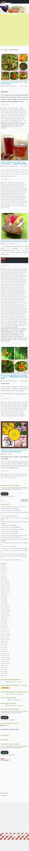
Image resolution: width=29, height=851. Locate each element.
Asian (5, 270)
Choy (11, 405)
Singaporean (12, 318)
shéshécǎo (14, 201)
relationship (25, 312)
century (18, 403)
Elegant (22, 285)
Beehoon (18, 272)
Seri (14, 316)
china (22, 185)
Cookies (10, 281)
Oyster (2, 411)
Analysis (21, 269)
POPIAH (10, 307)
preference (17, 196)
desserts (7, 284)
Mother (5, 299)
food (23, 287)
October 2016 (4, 590)
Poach (6, 307)
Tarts (20, 321)
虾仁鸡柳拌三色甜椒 (5, 126)
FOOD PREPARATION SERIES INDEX (14, 241)
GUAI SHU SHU (4, 114)
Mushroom (14, 299)
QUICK (2, 312)
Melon (17, 298)
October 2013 (4, 661)
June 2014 (3, 645)
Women (2, 207)
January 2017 (4, 584)
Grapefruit (23, 290)
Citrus (22, 279)
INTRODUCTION (16, 115)
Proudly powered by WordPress (9, 835)
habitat (9, 408)
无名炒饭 (16, 331)
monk (16, 193)
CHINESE (16, 111)
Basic (2, 272)
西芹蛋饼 (10, 339)
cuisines (15, 406)
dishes (12, 112)
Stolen (2, 321)
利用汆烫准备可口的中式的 (11, 327)
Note (24, 193)
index (14, 293)
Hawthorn (3, 190)
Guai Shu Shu (16, 7)
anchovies (14, 402)
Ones (16, 302)
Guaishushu (11, 114)
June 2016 (3, 598)
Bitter (11, 109)
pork (10, 118)
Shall (9, 201)
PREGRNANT (24, 196)
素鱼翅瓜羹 (16, 334)
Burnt (13, 275)
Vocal (15, 205)
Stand (23, 319)
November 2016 (4, 588)
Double (18, 284)
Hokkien (23, 292)
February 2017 (4, 582)
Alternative (3, 109)
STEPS (12, 202)
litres (2, 193)
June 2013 (3, 669)
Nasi (2, 301)
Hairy (16, 114)
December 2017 (4, 570)
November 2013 (4, 659)
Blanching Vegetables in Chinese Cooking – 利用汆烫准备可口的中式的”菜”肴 (14, 377)
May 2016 (3, 600)
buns (9, 275)
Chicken (11, 111)
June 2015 (3, 621)
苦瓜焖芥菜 (21, 125)
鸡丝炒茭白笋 (4, 128)
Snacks (20, 318)
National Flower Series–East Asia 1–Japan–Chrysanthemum (14, 451)
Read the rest (5, 104)
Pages (6, 118)
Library (24, 191)
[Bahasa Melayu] (4, 758)
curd (6, 282)
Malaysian (6, 298)
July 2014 (3, 643)
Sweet (12, 321)
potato (7, 308)
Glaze (22, 289)
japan (14, 475)
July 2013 (3, 667)
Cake (24, 275)
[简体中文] (1, 758)
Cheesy (18, 278)
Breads (2, 275)
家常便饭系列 (22, 330)
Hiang (14, 292)
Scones (2, 316)
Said (6, 315)
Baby (18, 402)
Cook (2, 281)
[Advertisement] (14, 31)
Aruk (2, 270)
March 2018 (3, 568)
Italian (13, 295)
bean (5, 272)
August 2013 (3, 665)
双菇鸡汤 (14, 328)
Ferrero (16, 287)
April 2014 (3, 649)
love (22, 296)
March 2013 (3, 675)
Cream (19, 281)
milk (26, 298)
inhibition (16, 191)
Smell (16, 318)
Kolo (23, 295)
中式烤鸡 (3, 327)
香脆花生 (3, 341)
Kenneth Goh (13, 86)
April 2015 (3, 625)
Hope (19, 190)
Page (25, 302)
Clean (10, 187)
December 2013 (4, 657)
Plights (2, 307)
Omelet (7, 302)
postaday (14, 118)
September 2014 (4, 639)
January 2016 (4, 608)
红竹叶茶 (22, 334)
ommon (2, 118)
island (13, 408)
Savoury (18, 315)
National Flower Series (22, 475)
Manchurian (10, 117)
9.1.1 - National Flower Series (8, 474)
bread (22, 273)
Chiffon (2, 279)
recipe (9, 312)
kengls (11, 454)
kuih (12, 296)
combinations (4, 406)
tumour (16, 204)
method (20, 409)
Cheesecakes (12, 278)
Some (8, 202)
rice (10, 120)
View (13, 205)
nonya (17, 301)
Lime (2, 409)
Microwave (22, 298)
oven (17, 195)
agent (6, 184)
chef (22, 403)
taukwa (24, 321)
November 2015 (4, 612)
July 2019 (3, 566)
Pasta (4, 304)
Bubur (6, 275)
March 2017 (3, 580)
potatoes (19, 118)
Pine (10, 411)
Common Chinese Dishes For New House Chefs (14, 83)
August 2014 (3, 641)
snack (2, 202)
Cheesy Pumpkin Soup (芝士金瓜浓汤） (10, 533)
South (5, 319)
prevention (9, 198)
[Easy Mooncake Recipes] (14, 705)
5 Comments (25, 381)
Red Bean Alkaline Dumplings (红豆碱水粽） (11, 559)
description (22, 282)
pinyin (7, 196)
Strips (2, 121)
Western (20, 205)
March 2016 (3, 604)
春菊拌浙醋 (15, 123)
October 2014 (4, 637)
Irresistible (9, 295)
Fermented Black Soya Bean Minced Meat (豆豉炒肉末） (14, 554)
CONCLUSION (19, 187)
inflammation (4, 191)
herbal (11, 190)
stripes (10, 414)
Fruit (18, 188)
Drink (26, 284)
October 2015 (4, 614)
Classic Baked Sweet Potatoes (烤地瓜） (10, 531)
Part (2, 304)
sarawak (10, 315)
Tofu (6, 322)
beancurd (9, 272)
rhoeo (20, 199)
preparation (3, 198)
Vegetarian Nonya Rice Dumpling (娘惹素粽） (11, 527)
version (2, 325)
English (7, 188)
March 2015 (3, 627)
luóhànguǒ (6, 193)
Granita (18, 290)
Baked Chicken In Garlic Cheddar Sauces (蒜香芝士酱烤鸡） (14, 548)
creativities (10, 406)
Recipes (7, 120)
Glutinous (3, 290)
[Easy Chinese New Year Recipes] (14, 681)
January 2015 (4, 631)
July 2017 (3, 572)
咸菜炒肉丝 (10, 123)
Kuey (9, 296)
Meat (15, 117)
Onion (24, 409)
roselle (2, 201)
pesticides (3, 196)
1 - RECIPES (4, 108)
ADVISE (2, 184)
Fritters (2, 289)
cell (17, 185)
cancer (14, 185)
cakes (2, 276)
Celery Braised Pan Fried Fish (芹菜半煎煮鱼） (11, 510)
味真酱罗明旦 (4, 123)
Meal (11, 298)
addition (22, 182)
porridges (22, 307)
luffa (24, 296)
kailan (22, 115)
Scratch (6, 316)
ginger (18, 289)
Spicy (24, 120)
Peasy (2, 305)
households (24, 190)
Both (2, 403)
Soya (8, 319)
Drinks (2, 285)
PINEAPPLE (21, 305)
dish (11, 284)
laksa (14, 296)
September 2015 (4, 616)
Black (14, 109)
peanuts (16, 304)
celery (26, 276)
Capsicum (3, 111)
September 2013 (4, 663)
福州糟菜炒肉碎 (4, 125)
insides (20, 191)
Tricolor (12, 204)
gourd (24, 112)
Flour (20, 287)
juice (21, 408)
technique (6, 121)
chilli (6, 279)
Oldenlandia (4, 195)
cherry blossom (23, 474)
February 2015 (4, 629)
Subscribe (4, 494)
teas (19, 202)
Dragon (22, 284)
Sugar (9, 321)
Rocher (15, 313)
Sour (21, 120)
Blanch (18, 109)
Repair (16, 199)
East (13, 285)
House (25, 114)
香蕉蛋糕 (7, 341)
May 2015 (3, 623)
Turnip (2, 324)
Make (2, 298)
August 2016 (3, 594)
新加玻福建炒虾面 (9, 331)
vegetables (3, 205)
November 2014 (4, 635)
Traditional (19, 322)
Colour (2, 112)
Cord (24, 187)
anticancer (10, 184)
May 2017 (3, 576)
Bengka (2, 273)
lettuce (18, 296)
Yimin (24, 325)
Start (26, 319)
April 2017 (3, 578)
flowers (11, 475)
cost (27, 187)
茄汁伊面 (11, 338)
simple (6, 318)
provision (8, 199)
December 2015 (4, 610)
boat (16, 273)
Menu (14, 15)
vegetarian (21, 324)
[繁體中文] (2, 758)
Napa (24, 299)
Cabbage (20, 275)
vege (5, 324)
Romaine (14, 120)
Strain (15, 202)
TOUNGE (3, 204)
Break (10, 185)
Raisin (5, 312)
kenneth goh (4, 117)
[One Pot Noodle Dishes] (14, 700)
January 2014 (4, 655)
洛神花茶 (7, 207)
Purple (13, 199)
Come (14, 187)
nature (10, 477)
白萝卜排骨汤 (21, 333)
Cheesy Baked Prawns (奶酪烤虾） (9, 546)
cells (20, 185)
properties (3, 199)
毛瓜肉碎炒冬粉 (22, 123)
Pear (20, 304)
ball (18, 270)
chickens (3, 405)
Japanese (17, 408)
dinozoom (14, 836)
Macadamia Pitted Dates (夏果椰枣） (9, 525)
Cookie (5, 281)
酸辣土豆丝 (18, 126)
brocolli (5, 403)
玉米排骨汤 (3, 333)
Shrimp (2, 318)
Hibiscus (16, 190)
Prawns (2, 120)
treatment (7, 204)
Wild (20, 121)
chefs (7, 111)
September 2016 (4, 592)
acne (18, 182)
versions (9, 205)
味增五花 (18, 328)
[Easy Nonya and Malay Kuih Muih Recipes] (14, 694)
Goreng (10, 290)
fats (2, 408)
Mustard (19, 117)
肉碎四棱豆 (11, 125)
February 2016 (4, 606)
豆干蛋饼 (19, 339)
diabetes (3, 188)
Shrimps (3, 414)
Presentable (8, 310)
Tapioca (17, 321)
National (20, 193)
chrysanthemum (22, 111)
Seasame (15, 412)
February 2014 (4, 653)
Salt (8, 412)
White (13, 325)
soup (2, 319)
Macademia (6, 409)
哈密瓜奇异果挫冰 (5, 330)
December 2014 (4, 633)
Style (6, 321)
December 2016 (4, 586)
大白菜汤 (12, 330)
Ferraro (12, 287)
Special (12, 319)
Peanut (12, 304)
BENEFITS (3, 185)
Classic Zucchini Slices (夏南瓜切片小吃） (10, 516)
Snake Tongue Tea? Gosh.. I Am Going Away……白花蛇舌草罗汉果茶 (14, 163)
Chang (2, 278)
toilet (26, 202)
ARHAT (15, 184)
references (18, 312)
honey (7, 293)
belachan (23, 272)
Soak (5, 202)
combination (24, 405)
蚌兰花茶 (20, 338)
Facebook (17, 112)
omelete (12, 302)
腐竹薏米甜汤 (9, 336)
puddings (20, 310)
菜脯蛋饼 (15, 338)
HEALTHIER (20, 114)
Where (9, 325)
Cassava (16, 276)
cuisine (2, 282)
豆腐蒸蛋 (24, 339)
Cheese (6, 278)
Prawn (23, 118)
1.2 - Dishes (4, 402)
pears (23, 304)
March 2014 (3, 651)
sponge (19, 319)
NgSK (11, 301)
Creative (24, 281)
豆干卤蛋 (14, 339)
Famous (8, 287)
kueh (6, 296)
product (15, 198)
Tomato (10, 322)
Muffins (9, 299)
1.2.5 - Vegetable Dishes (13, 108)
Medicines (12, 193)
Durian (9, 285)
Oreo (19, 302)
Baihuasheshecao (22, 184)
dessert (2, 284)
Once (8, 195)
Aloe (11, 269)
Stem (6, 414)
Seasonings (21, 412)
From (15, 188)
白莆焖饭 (15, 333)
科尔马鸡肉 (11, 334)
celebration (21, 276)
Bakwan (14, 270)
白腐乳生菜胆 (9, 333)
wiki (23, 205)
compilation (7, 112)
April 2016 (3, 602)
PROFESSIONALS (21, 198)
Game (21, 188)
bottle (7, 185)
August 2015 (3, 618)
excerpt (11, 188)
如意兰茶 (16, 330)
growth (25, 188)
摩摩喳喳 (3, 331)
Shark (20, 316)
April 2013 (3, 673)
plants (14, 477)
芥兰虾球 (16, 125)
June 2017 (3, 574)
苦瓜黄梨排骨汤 (4, 338)
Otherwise (12, 195)
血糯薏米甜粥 (4, 339)
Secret (10, 316)
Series (6, 201)
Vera (26, 324)
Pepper (6, 305)
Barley (25, 270)
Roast (12, 313)
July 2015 (3, 620)
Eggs (18, 285)
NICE (14, 301)
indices (18, 293)
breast (22, 109)
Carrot (11, 276)
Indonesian (23, 293)
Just (17, 295)
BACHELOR (9, 270)
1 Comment (25, 166)
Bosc (19, 273)
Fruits (11, 289)
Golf (7, 290)
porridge (17, 307)
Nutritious (3, 302)
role (24, 199)
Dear (9, 282)
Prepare (3, 310)
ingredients (3, 115)
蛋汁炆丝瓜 (13, 126)
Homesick (3, 293)
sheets (24, 316)
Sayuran (23, 315)
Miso (2, 299)
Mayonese (12, 409)
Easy (15, 285)
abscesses (13, 182)
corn (16, 281)
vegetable (12, 121)
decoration (13, 282)
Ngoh (8, 301)
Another (25, 269)
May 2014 (3, 647)
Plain (26, 305)
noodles (23, 117)
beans (8, 109)
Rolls (19, 313)
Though (22, 202)
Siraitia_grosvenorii (21, 201)
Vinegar (17, 121)
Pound (11, 308)
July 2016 (3, 596)
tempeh (2, 322)
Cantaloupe (7, 276)
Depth (17, 282)
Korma (2, 296)
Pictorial (16, 305)
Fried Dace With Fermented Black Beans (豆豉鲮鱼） (13, 529)
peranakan (11, 305)
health (7, 190)
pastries (21, 195)
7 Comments (25, 86)
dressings (24, 406)
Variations (21, 204)
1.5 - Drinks (4, 182)
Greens (5, 408)
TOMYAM (14, 322)
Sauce (18, 120)
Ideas (11, 293)
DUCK (5, 285)
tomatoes (22, 414)
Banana (21, 270)
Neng (5, 301)
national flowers (4, 477)
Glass (21, 112)
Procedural (14, 310)
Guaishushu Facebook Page (10, 729)
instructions (9, 115)
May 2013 (3, 671)
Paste (8, 304)
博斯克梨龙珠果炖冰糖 (6, 328)
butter (16, 275)
